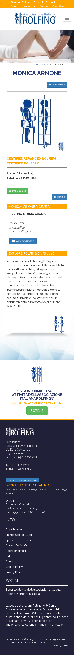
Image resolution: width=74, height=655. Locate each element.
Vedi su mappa (24, 240)
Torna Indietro (58, 84)
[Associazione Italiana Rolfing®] (35, 18)
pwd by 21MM (61, 645)
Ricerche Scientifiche (47, 2)
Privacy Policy (14, 572)
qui (7, 628)
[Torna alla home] (37, 431)
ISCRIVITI (37, 411)
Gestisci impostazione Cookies (22, 480)
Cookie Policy (14, 566)
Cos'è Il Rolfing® (16, 545)
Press (13, 6)
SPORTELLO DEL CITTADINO (27, 485)
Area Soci (58, 6)
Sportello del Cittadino (19, 540)
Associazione (14, 529)
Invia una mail (18, 190)
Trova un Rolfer (20, 2)
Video (44, 6)
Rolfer (46, 64)
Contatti (10, 561)
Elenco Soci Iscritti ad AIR (21, 534)
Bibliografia (29, 6)
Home (38, 64)
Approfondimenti (16, 550)
